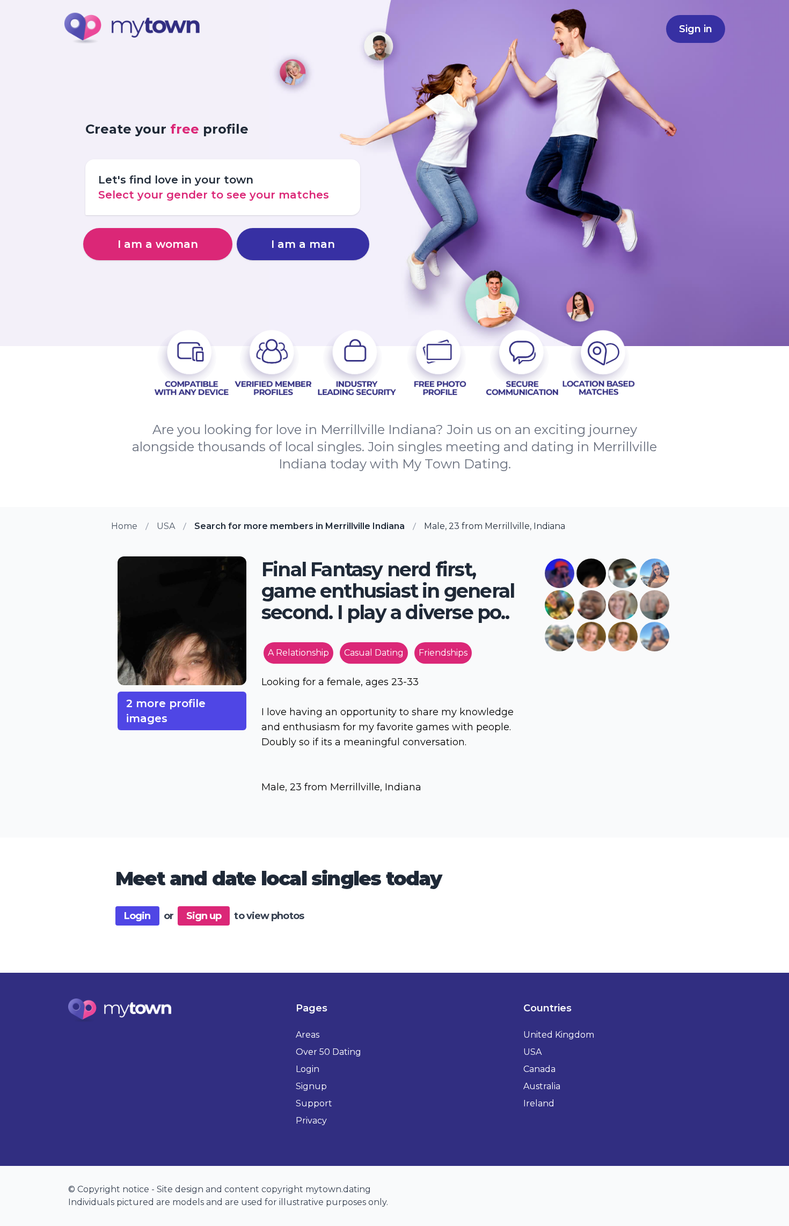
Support (314, 1103)
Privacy (311, 1120)
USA (166, 526)
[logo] (132, 29)
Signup (311, 1086)
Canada (539, 1069)
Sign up (204, 916)
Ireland (538, 1103)
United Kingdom (558, 1035)
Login (137, 916)
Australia (541, 1086)
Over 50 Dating (328, 1052)
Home (124, 526)
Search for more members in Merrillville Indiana (299, 526)
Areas (307, 1035)
